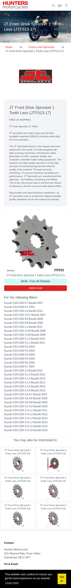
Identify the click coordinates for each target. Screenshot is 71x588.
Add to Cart (35, 288)
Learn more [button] (12, 582)
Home (8, 47)
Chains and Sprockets (41, 47)
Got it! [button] (62, 579)
